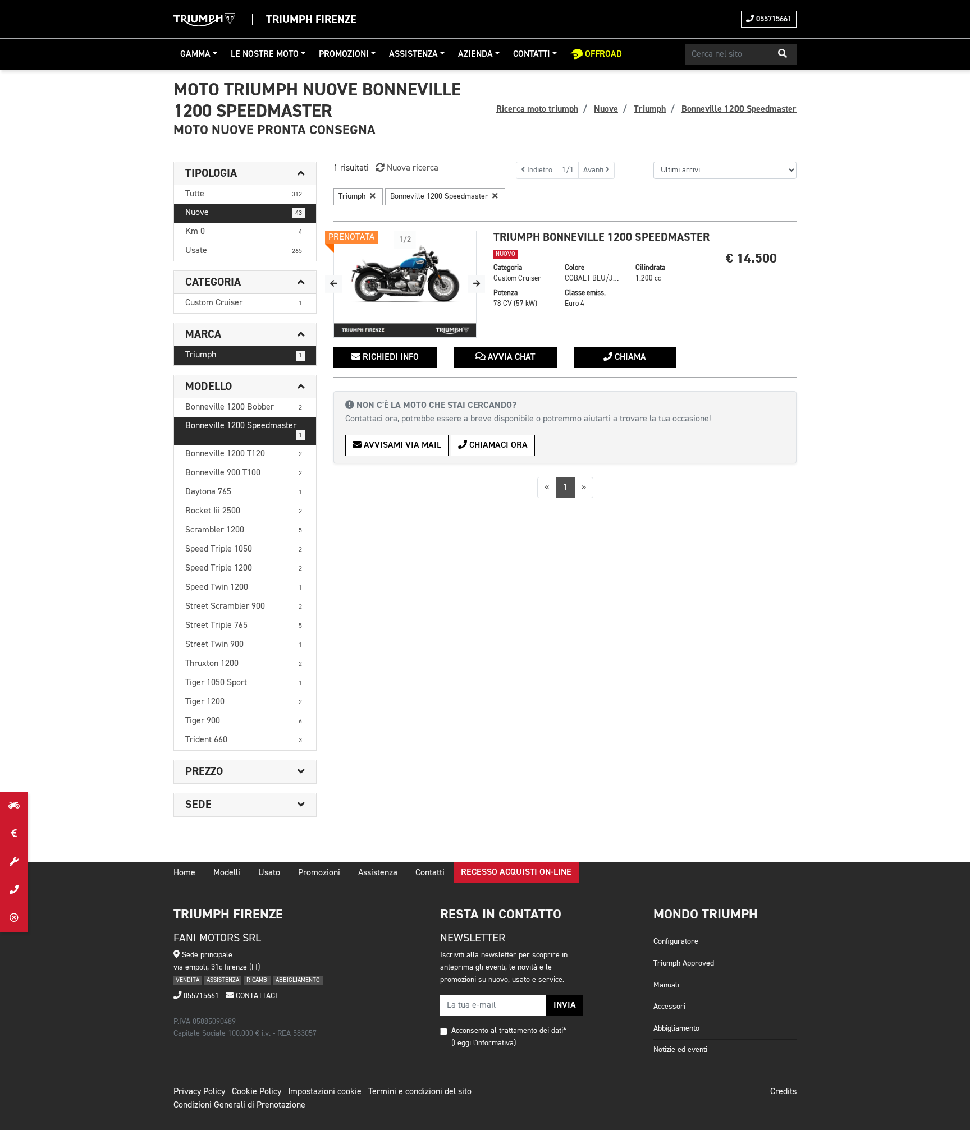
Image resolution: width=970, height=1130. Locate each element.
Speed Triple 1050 (243, 549)
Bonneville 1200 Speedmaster (243, 430)
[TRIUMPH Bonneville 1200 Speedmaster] (405, 284)
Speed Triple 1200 (243, 568)
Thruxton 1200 (243, 663)
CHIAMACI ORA (497, 445)
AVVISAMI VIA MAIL (401, 445)
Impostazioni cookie (325, 1091)
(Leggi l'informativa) (483, 1043)
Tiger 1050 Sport (243, 682)
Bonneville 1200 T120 (243, 453)
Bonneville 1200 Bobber (243, 407)
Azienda (475, 54)
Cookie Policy (256, 1091)
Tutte (243, 194)
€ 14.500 (751, 258)
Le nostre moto (265, 54)
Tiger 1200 (243, 701)
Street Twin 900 (243, 644)
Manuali (666, 985)
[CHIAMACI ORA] (14, 890)
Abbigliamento (676, 1028)
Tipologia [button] (211, 173)
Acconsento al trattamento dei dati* (508, 1031)
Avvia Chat (510, 357)
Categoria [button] (213, 282)
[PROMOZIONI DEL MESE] (14, 834)
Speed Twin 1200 (243, 587)
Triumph (243, 355)
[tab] (245, 173)
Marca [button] (203, 334)
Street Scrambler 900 (243, 606)
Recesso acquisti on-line (516, 872)
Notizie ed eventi (680, 1050)
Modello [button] (208, 386)
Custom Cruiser (243, 302)
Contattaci (255, 996)
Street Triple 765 (243, 625)
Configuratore (675, 941)
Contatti (531, 54)
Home (184, 873)
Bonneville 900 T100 (243, 472)
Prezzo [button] (204, 771)
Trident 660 (243, 740)
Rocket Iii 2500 (243, 511)
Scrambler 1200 (243, 530)
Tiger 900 (243, 720)
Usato (269, 873)
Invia (564, 1005)
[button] (782, 54)
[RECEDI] (14, 918)
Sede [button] (198, 804)
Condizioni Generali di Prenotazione (239, 1105)
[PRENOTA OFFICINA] (14, 862)
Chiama (629, 357)
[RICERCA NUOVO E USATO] (14, 806)
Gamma (195, 54)
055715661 (772, 19)
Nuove (243, 212)
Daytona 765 (243, 492)
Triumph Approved (683, 963)
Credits (783, 1091)
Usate (243, 250)
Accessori (669, 1006)
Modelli (226, 873)
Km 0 (243, 231)
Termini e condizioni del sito (420, 1091)
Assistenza (413, 54)
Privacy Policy (199, 1091)
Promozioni (344, 54)
